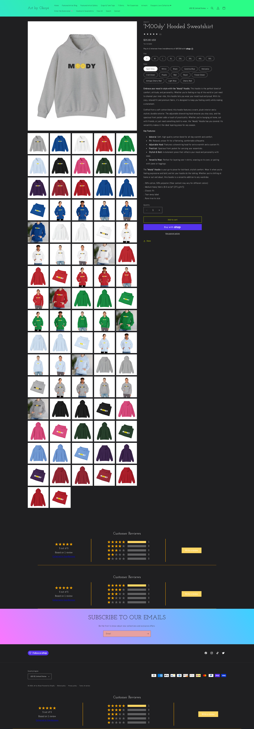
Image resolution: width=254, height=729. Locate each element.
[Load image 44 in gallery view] (104, 320)
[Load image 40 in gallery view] (126, 298)
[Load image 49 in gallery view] (104, 342)
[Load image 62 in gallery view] (60, 409)
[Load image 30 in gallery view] (126, 254)
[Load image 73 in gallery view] (82, 453)
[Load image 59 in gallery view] (104, 386)
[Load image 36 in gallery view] (38, 298)
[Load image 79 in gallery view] (104, 475)
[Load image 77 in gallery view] (60, 475)
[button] (212, 8)
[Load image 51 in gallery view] (38, 364)
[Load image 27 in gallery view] (60, 254)
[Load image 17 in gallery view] (60, 210)
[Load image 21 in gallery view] (38, 232)
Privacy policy (72, 686)
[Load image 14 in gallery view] (104, 187)
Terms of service (84, 686)
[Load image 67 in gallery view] (60, 431)
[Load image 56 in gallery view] (38, 386)
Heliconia (205, 69)
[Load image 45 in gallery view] (126, 320)
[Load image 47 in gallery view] (60, 342)
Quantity (147, 205)
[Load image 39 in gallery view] (104, 298)
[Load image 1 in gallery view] (38, 143)
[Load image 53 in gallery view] (82, 364)
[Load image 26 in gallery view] (38, 254)
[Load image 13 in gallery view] (82, 187)
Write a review (191, 550)
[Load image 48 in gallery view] (82, 342)
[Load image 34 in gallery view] (104, 276)
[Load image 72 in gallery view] (60, 453)
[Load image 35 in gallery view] (126, 276)
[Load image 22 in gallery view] (60, 232)
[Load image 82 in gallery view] (60, 497)
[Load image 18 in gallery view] (82, 210)
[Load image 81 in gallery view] (38, 497)
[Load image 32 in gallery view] (60, 276)
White (164, 69)
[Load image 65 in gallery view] (126, 409)
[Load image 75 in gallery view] (126, 453)
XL (171, 58)
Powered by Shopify (48, 686)
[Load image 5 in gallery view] (126, 143)
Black (175, 69)
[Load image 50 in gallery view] (126, 342)
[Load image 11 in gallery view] (38, 187)
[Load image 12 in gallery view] (60, 187)
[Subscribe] (148, 634)
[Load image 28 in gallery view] (82, 254)
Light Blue (172, 81)
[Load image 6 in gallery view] (38, 165)
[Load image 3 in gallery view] (82, 143)
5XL (210, 58)
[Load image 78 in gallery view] (82, 475)
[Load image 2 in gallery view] (60, 143)
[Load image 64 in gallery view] (104, 409)
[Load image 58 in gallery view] (82, 386)
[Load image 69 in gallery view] (104, 431)
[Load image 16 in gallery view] (38, 210)
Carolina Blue (189, 69)
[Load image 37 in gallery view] (60, 298)
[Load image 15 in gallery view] (126, 187)
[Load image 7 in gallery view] (60, 165)
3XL (190, 58)
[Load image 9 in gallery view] (104, 165)
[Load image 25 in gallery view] (126, 232)
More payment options (172, 234)
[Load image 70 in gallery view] (126, 431)
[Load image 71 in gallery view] (38, 453)
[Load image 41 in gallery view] (38, 320)
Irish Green (150, 75)
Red (175, 75)
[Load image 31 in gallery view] (38, 276)
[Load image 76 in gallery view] (38, 475)
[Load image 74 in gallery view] (104, 453)
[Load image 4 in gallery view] (104, 143)
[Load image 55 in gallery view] (126, 364)
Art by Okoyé (38, 686)
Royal (185, 75)
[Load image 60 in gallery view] (126, 386)
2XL (180, 58)
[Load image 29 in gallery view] (104, 254)
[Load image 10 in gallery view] (126, 165)
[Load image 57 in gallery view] (60, 386)
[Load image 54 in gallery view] (104, 364)
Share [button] (149, 241)
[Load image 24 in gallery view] (104, 232)
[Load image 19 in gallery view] (104, 210)
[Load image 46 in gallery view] (38, 342)
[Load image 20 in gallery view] (126, 210)
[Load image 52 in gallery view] (60, 364)
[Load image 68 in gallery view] (82, 431)
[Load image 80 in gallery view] (126, 475)
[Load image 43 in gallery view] (82, 320)
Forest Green (199, 75)
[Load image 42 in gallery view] (60, 320)
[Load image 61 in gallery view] (38, 409)
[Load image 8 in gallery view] (82, 165)
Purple (164, 75)
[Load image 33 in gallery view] (82, 276)
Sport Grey (150, 69)
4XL (200, 58)
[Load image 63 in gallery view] (82, 409)
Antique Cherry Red (154, 81)
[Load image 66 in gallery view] (38, 431)
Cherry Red (187, 81)
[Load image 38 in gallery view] (82, 298)
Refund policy (61, 686)
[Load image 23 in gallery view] (82, 232)
